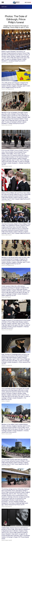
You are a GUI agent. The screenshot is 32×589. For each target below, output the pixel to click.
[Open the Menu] (2, 2)
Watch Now (27, 2)
